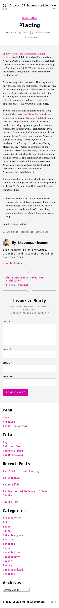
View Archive (12, 263)
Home (6, 417)
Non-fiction (11, 552)
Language (9, 543)
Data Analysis (13, 535)
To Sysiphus (11, 477)
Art (5, 522)
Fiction (8, 539)
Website (8, 376)
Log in (7, 442)
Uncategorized (13, 569)
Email (8, 363)
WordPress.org (13, 455)
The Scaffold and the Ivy (21, 471)
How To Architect (32, 114)
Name (7, 349)
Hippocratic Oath (31, 232)
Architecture (29, 18)
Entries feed (12, 446)
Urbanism (9, 573)
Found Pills (11, 484)
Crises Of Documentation (30, 5)
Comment (9, 321)
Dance (7, 530)
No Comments (31, 37)
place (46, 232)
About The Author (15, 426)
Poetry (7, 565)
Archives (9, 421)
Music (7, 548)
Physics (8, 561)
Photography (11, 556)
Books (7, 526)
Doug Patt (12, 232)
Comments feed (13, 450)
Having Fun (10, 501)
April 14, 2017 (18, 32)
